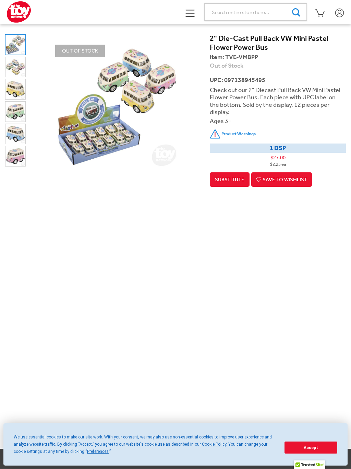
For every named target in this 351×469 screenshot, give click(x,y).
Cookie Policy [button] (214, 444)
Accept (311, 447)
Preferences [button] (98, 451)
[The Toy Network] (19, 11)
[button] (190, 12)
